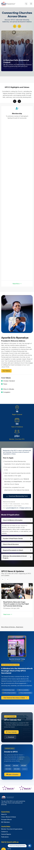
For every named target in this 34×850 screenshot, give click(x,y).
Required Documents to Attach (13, 550)
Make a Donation (13, 774)
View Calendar (12, 732)
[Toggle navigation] (31, 3)
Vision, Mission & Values (8, 817)
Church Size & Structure (11, 544)
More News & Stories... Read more (12, 627)
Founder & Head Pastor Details (13, 538)
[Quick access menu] (29, 846)
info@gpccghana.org (25, 508)
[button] (26, 3)
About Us (4, 814)
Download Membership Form (18, 496)
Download (11, 737)
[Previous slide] (14, 26)
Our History (6, 371)
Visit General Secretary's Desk (14, 698)
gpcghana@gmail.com (12, 508)
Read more (6, 616)
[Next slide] (19, 26)
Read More (16, 283)
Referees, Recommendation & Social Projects (15, 557)
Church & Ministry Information (12, 520)
